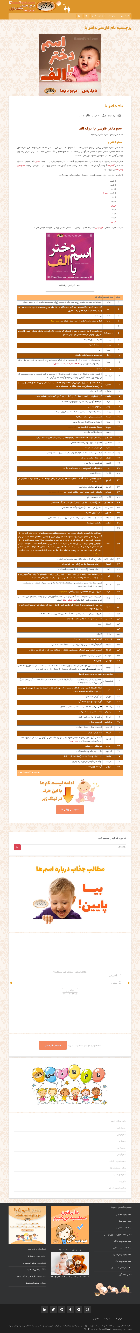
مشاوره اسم (97, 16)
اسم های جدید (119, 1175)
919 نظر (83, 116)
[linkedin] (44, 1309)
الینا (108, 614)
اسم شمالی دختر (69, 600)
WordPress (88, 1329)
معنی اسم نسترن (31, 1283)
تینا (115, 975)
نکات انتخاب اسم (118, 1121)
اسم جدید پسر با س (122, 1254)
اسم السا (97, 553)
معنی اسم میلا (125, 1221)
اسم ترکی (121, 1128)
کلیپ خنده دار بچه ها (60, 1277)
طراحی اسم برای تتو (117, 1188)
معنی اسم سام (29, 1263)
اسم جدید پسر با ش (122, 1248)
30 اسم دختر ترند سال (121, 1268)
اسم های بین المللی (117, 1161)
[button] (11, 983)
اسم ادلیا (55, 321)
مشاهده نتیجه (70, 994)
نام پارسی (99, 228)
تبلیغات (107, 1319)
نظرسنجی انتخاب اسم (26, 1276)
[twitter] (53, 1309)
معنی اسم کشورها (118, 1168)
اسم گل (105, 193)
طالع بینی (122, 1181)
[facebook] (70, 1309)
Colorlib (108, 1329)
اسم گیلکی (121, 1155)
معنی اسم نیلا (33, 1270)
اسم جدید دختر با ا (123, 1214)
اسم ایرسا (74, 741)
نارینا (114, 983)
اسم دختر (112, 16)
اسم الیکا (63, 591)
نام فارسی (96, 116)
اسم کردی (121, 1135)
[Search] (17, 847)
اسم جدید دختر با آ (123, 1228)
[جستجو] (86, 16)
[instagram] (79, 16)
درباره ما (119, 1319)
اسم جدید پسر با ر (123, 1261)
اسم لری (122, 1141)
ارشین (37, 161)
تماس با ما (95, 1319)
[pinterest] (61, 1309)
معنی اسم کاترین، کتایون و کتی (117, 1234)
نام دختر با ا (112, 106)
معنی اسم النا (34, 1256)
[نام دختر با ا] (70, 65)
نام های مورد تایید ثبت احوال (67, 364)
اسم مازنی (121, 1148)
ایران (113, 206)
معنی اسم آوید (124, 1274)
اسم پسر (125, 16)
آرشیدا (111, 166)
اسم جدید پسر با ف (122, 1241)
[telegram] (78, 1309)
